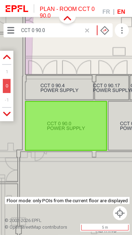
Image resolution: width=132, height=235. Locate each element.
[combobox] (65, 30)
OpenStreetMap (25, 227)
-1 (7, 100)
